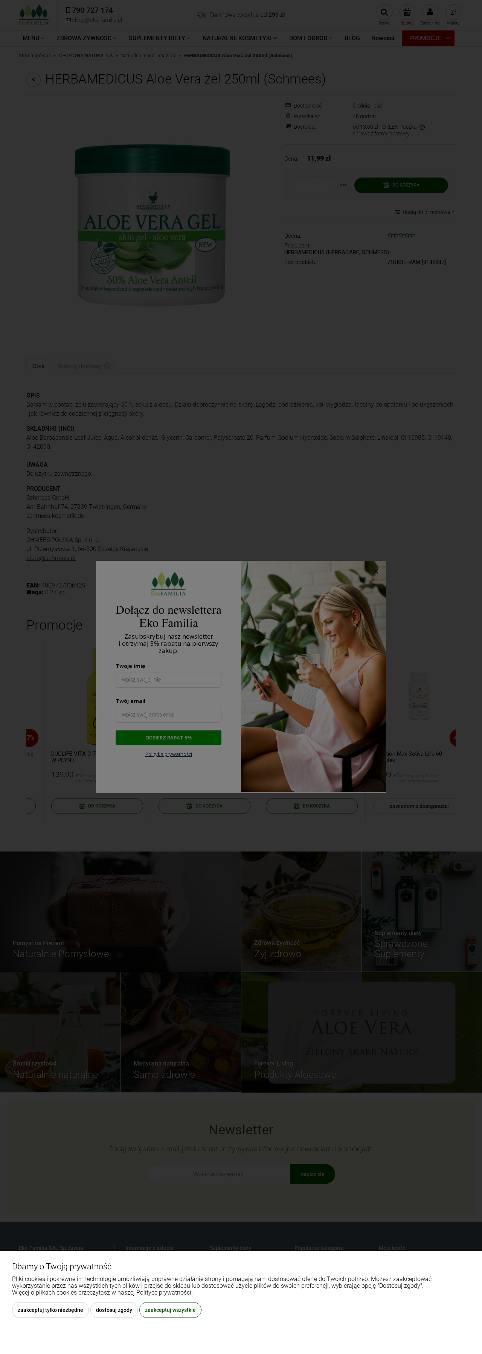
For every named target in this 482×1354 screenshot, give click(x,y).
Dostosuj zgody (114, 1310)
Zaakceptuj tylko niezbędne (50, 1310)
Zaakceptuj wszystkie (170, 1310)
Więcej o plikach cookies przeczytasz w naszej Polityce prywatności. (102, 1292)
